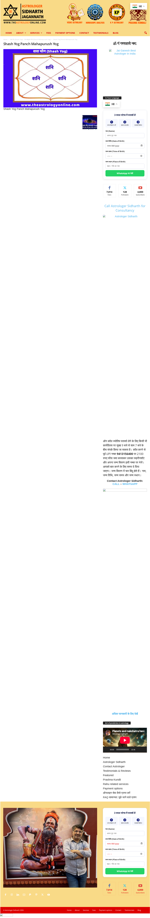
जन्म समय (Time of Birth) (115, 151)
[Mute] (138, 749)
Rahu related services (115, 784)
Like (109, 186)
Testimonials (100, 32)
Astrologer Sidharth (114, 762)
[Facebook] (6, 894)
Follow (124, 186)
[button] (145, 33)
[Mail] (25, 894)
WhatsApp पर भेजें (125, 173)
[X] (43, 894)
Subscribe (140, 186)
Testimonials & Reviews (117, 770)
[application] (125, 740)
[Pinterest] (37, 894)
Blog (115, 32)
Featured (108, 775)
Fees (48, 32)
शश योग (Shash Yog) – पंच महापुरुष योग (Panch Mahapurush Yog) (30, 39)
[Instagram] (12, 894)
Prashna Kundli (112, 779)
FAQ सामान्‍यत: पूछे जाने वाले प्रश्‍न (119, 797)
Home (9, 32)
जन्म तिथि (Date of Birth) (114, 141)
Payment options (65, 32)
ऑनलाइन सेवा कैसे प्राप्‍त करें (116, 792)
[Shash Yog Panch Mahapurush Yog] (50, 78)
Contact (84, 32)
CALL (116, 484)
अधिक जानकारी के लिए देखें (125, 713)
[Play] (106, 749)
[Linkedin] (19, 894)
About (19, 32)
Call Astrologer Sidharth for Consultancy (124, 208)
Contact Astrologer (114, 766)
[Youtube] (49, 894)
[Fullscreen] (143, 749)
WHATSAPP (129, 484)
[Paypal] (31, 894)
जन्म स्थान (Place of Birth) (115, 161)
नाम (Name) (110, 131)
